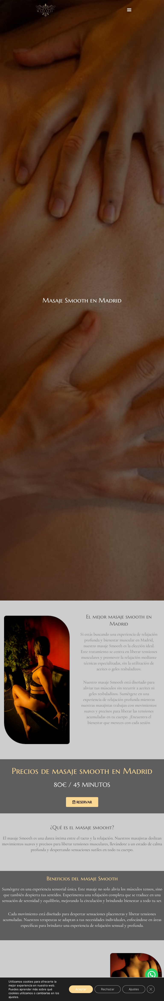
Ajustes (134, 989)
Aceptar (80, 989)
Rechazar (107, 989)
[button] (129, 9)
